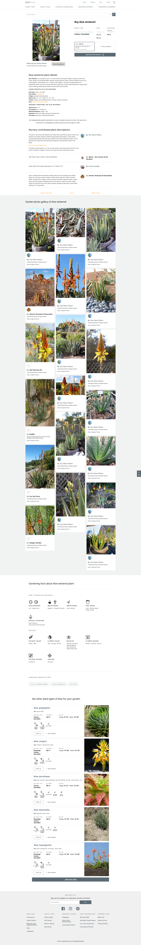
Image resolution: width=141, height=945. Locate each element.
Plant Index (48, 917)
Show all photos (58, 64)
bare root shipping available (40, 102)
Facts (72, 193)
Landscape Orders (68, 925)
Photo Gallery (46, 193)
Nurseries (47, 927)
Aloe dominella (42, 809)
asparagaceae (40, 94)
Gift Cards (48, 920)
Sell (101, 2)
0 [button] (114, 1)
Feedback (30, 931)
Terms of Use (102, 920)
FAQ (28, 928)
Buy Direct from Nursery (93, 54)
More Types (96, 193)
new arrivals (73, 684)
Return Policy (49, 924)
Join (85, 902)
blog (108, 2)
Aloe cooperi (40, 741)
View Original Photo (33, 264)
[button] (110, 14)
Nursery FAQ (84, 917)
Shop (84, 2)
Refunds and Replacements (32, 924)
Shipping (65, 917)
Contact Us (31, 917)
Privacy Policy (103, 924)
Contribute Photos (86, 927)
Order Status (31, 920)
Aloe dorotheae (42, 776)
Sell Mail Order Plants (88, 920)
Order (93, 2)
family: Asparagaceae (58, 684)
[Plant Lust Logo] (30, 2)
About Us (101, 917)
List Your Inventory (87, 924)
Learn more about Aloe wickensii (38, 145)
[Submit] (113, 14)
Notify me (38, 733)
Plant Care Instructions (66, 921)
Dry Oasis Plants (36, 260)
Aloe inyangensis (42, 845)
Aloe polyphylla (42, 707)
